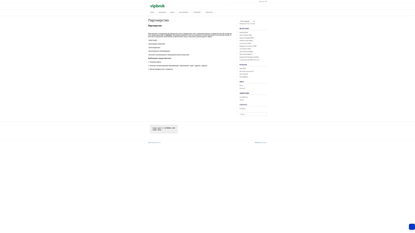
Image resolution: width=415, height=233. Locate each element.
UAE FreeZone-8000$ (246, 52)
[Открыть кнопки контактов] (412, 227)
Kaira (159, 142)
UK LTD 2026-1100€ (246, 35)
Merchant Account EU (247, 71)
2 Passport (197, 12)
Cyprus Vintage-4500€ (247, 38)
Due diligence (244, 77)
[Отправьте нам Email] (262, 5)
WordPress (264, 142)
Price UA (242, 88)
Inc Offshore (244, 97)
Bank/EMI (162, 12)
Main (152, 12)
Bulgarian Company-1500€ (248, 46)
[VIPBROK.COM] (157, 6)
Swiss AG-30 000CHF (246, 54)
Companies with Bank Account (249, 60)
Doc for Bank (244, 74)
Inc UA (242, 100)
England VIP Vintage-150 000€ (249, 57)
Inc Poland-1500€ (245, 49)
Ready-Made (183, 12)
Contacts (209, 12)
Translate (252, 23)
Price (172, 12)
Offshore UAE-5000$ (246, 41)
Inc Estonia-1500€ (245, 43)
